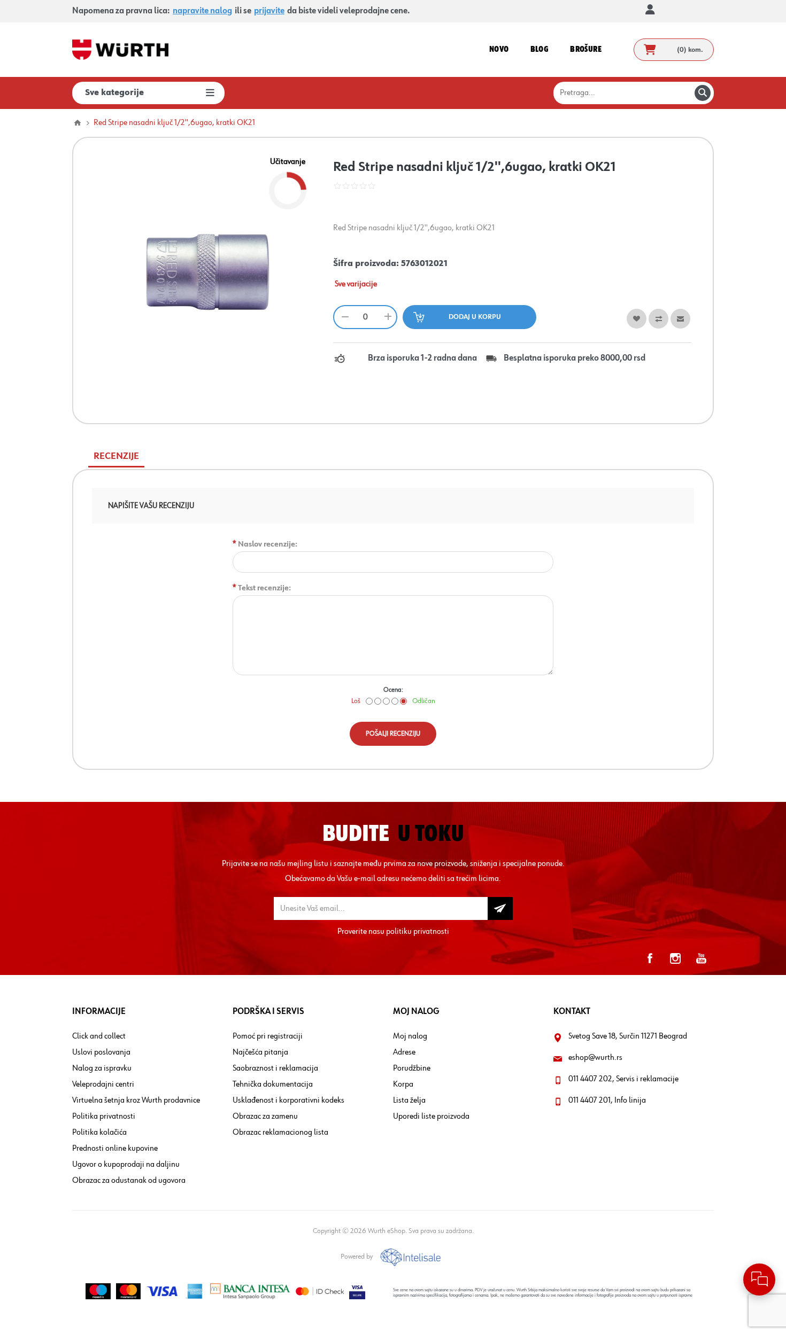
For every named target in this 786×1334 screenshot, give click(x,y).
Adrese (404, 1052)
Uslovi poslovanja (101, 1052)
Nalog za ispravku (102, 1068)
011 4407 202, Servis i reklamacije (623, 1079)
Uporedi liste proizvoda (431, 1116)
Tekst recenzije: (264, 588)
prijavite (269, 11)
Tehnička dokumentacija (273, 1084)
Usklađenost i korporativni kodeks (288, 1100)
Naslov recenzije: (267, 544)
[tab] (116, 456)
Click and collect (99, 1036)
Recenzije (116, 456)
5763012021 (424, 264)
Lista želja (409, 1100)
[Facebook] (649, 958)
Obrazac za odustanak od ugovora (129, 1180)
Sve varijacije (356, 284)
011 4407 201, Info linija (607, 1100)
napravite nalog (202, 11)
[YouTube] (701, 958)
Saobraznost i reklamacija (275, 1068)
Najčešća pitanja (260, 1052)
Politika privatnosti (103, 1116)
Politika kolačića (99, 1132)
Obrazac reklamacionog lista (280, 1132)
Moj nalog (410, 1036)
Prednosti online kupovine (115, 1148)
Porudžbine (411, 1068)
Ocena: (393, 689)
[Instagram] (675, 958)
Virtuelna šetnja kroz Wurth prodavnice (136, 1100)
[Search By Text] (703, 93)
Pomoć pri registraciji (268, 1036)
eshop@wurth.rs (595, 1058)
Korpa (403, 1084)
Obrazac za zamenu (265, 1116)
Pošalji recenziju (393, 733)
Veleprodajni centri (103, 1084)
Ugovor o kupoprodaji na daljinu (126, 1164)
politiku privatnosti (417, 931)
